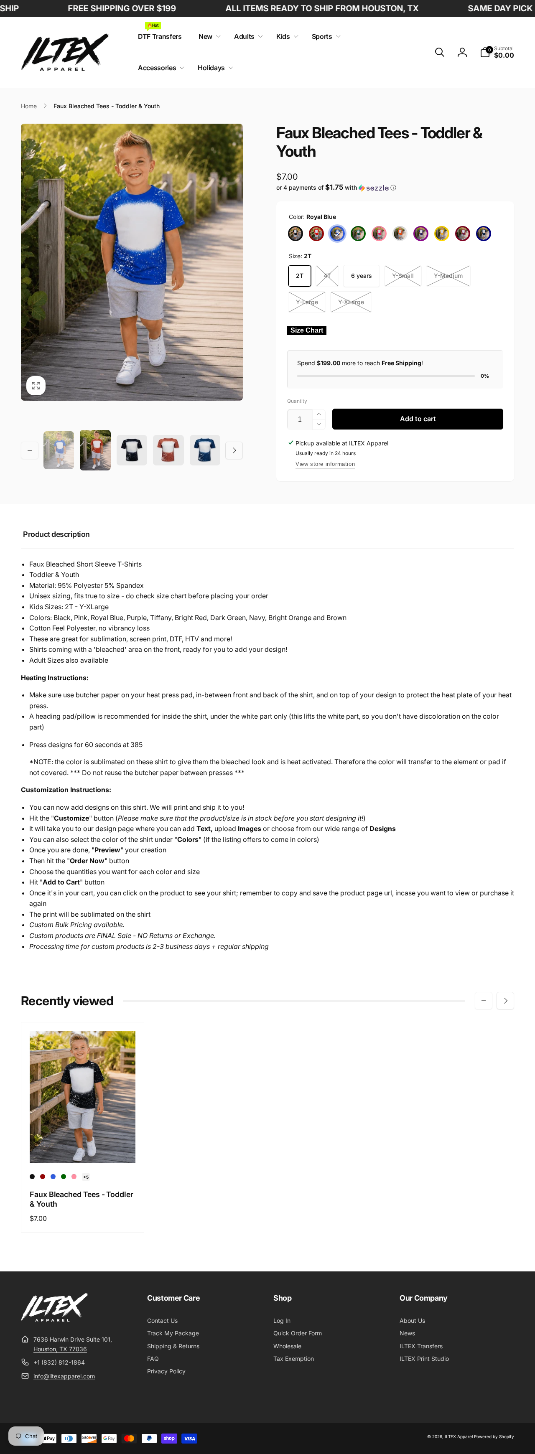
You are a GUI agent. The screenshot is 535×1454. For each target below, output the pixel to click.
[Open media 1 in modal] (132, 262)
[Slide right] (234, 450)
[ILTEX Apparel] (54, 1319)
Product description (56, 534)
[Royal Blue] (337, 233)
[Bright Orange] (400, 233)
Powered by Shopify (494, 1436)
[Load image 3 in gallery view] (95, 450)
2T (299, 275)
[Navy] (483, 233)
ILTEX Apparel (459, 1436)
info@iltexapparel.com (64, 1376)
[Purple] (420, 233)
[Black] (295, 233)
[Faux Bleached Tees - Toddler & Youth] (83, 1147)
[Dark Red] (316, 233)
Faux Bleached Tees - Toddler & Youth (81, 1199)
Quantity (297, 401)
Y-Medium (448, 275)
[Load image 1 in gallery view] (58, 450)
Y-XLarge (351, 301)
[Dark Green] (358, 233)
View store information (325, 464)
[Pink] (379, 233)
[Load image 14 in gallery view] (205, 450)
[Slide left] (29, 450)
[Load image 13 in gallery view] (168, 450)
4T (327, 275)
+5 (86, 1176)
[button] (208, 36)
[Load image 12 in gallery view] (132, 450)
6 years (361, 275)
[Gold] (441, 233)
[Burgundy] (462, 233)
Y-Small (403, 275)
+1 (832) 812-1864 (59, 1362)
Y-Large (307, 301)
